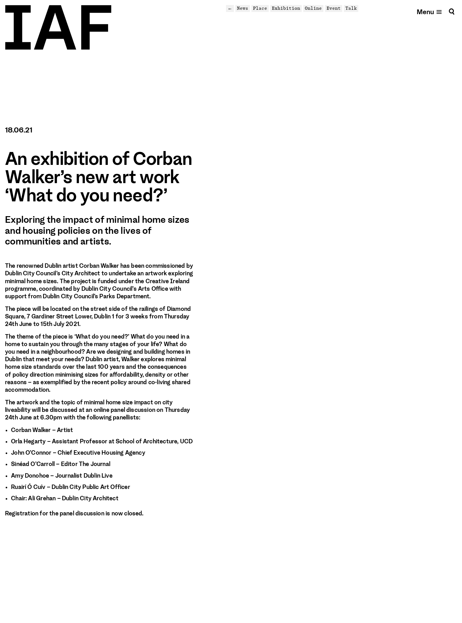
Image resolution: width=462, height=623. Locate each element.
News (242, 8)
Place (260, 8)
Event (334, 8)
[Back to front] (58, 27)
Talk (351, 8)
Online (313, 8)
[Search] (451, 11)
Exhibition (286, 8)
